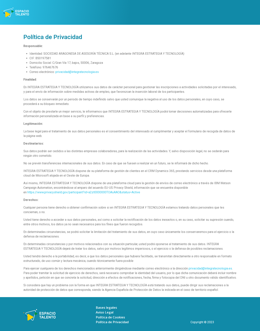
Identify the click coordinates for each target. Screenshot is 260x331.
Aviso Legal (104, 312)
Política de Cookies (110, 317)
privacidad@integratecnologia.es (77, 72)
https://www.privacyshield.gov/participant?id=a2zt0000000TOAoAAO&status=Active (83, 192)
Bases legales (106, 307)
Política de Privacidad (112, 322)
